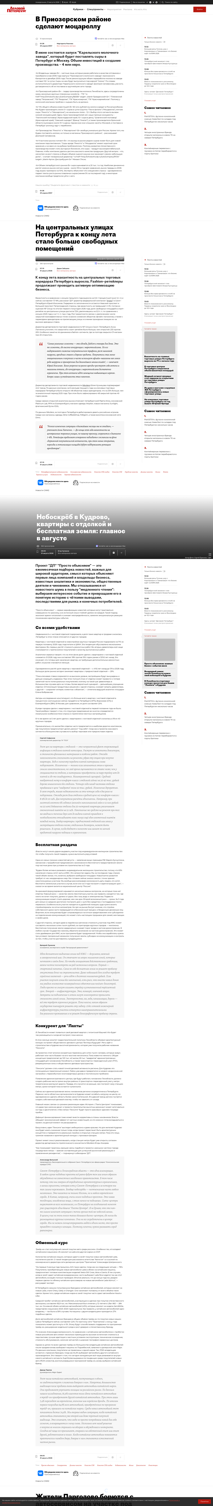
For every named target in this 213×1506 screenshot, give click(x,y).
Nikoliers (86, 385)
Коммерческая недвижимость (80, 472)
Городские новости (131, 472)
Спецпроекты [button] (95, 9)
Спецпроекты (62, 1465)
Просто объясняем (47, 1465)
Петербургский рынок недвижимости (54, 472)
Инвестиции (153, 1465)
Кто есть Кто (140, 9)
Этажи (109, 301)
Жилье (131, 1465)
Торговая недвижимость (72, 474)
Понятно (204, 1501)
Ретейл (165, 472)
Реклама (127, 9)
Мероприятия (114, 9)
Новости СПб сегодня (101, 472)
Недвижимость (56, 474)
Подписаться (124, 2)
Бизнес (157, 472)
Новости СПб (117, 472)
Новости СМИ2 (42, 216)
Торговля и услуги (42, 474)
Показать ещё (150, 101)
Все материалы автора (66, 46)
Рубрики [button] (78, 9)
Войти (200, 9)
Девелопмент (141, 1465)
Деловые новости (147, 472)
